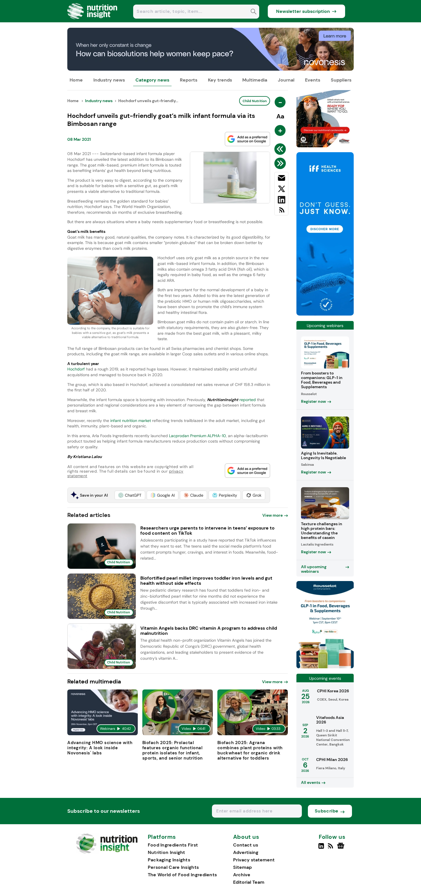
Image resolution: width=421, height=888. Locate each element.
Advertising (245, 852)
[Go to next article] (281, 163)
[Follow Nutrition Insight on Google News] (341, 848)
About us (246, 837)
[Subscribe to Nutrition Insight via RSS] (281, 212)
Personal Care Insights (173, 867)
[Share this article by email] (281, 179)
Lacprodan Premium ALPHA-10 (197, 435)
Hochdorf (76, 369)
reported (247, 399)
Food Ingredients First (173, 845)
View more (272, 515)
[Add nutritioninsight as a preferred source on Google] (247, 139)
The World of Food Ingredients (182, 874)
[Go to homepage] (106, 852)
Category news (152, 80)
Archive (241, 874)
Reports (188, 80)
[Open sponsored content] (210, 69)
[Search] (253, 12)
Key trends (220, 80)
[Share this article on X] (281, 190)
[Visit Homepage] (92, 20)
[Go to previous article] (281, 149)
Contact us (245, 845)
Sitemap (242, 867)
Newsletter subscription (303, 11)
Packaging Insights (169, 860)
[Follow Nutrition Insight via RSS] (331, 848)
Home (76, 80)
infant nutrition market (130, 420)
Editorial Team (248, 882)
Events (312, 80)
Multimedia (254, 80)
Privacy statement (254, 860)
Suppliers (341, 80)
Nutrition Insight (166, 852)
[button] (130, 495)
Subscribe (327, 811)
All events (310, 782)
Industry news (109, 80)
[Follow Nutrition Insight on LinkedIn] (321, 848)
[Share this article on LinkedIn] (281, 200)
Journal (286, 80)
